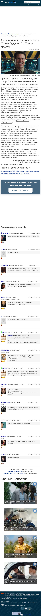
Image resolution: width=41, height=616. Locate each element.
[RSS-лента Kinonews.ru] (22, 608)
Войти (38, 5)
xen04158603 (5, 350)
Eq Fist (10, 335)
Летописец (4, 233)
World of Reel (17, 164)
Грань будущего (6, 90)
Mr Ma (3, 454)
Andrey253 (4, 297)
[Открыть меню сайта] (2, 2)
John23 (4, 332)
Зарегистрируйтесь (10, 473)
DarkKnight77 (5, 402)
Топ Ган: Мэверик (6, 123)
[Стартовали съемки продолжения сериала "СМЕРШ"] (20, 573)
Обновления (20, 593)
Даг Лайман (11, 102)
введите (22, 473)
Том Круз (27, 93)
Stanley (3, 436)
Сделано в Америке (22, 121)
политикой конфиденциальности (10, 600)
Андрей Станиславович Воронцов (29, 162)
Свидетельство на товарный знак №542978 (13, 605)
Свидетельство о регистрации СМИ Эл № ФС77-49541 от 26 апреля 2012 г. (19, 603)
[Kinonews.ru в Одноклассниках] (30, 608)
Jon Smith (4, 384)
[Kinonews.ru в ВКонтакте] (26, 608)
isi (1, 316)
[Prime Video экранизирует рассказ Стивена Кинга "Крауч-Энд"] (20, 493)
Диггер (17, 130)
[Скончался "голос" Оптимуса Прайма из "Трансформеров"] (20, 519)
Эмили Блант (5, 95)
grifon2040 (4, 265)
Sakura (3, 281)
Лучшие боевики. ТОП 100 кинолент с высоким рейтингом (20, 171)
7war (2, 249)
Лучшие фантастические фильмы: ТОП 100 (15, 173)
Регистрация (31, 5)
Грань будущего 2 (6, 142)
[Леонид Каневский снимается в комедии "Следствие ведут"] (20, 546)
